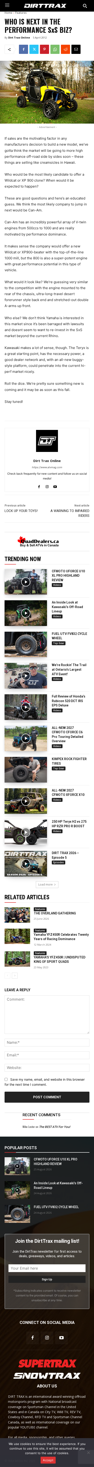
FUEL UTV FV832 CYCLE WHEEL (56, 1207)
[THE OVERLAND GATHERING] (17, 915)
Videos (57, 585)
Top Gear (58, 643)
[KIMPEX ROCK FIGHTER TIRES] (26, 770)
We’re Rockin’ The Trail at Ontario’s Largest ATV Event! (69, 669)
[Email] (76, 49)
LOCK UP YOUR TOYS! (21, 511)
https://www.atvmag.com (47, 467)
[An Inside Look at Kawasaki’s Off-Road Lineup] (26, 613)
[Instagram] (47, 485)
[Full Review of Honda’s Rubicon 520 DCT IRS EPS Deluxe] (26, 707)
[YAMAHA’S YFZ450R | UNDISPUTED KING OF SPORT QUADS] (17, 959)
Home (8, 13)
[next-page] (15, 976)
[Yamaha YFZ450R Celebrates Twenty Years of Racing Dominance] (17, 936)
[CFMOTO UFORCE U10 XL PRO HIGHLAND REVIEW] (26, 582)
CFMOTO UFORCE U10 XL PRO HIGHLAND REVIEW (68, 575)
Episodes (58, 862)
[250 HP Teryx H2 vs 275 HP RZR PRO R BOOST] (26, 832)
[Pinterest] (44, 49)
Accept (48, 1460)
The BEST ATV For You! (54, 1127)
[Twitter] (34, 49)
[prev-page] (7, 976)
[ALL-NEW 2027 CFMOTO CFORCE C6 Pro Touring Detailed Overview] (26, 738)
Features (21, 13)
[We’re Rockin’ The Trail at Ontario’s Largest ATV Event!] (26, 676)
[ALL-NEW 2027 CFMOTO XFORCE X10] (26, 801)
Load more (45, 884)
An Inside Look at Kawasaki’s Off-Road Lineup (67, 607)
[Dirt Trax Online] (47, 441)
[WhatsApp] (55, 49)
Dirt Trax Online (19, 37)
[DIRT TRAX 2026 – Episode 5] (26, 864)
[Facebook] (23, 49)
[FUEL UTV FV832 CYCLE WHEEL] (26, 644)
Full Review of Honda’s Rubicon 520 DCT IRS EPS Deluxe (68, 701)
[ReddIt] (65, 49)
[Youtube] (55, 485)
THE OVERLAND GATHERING (55, 913)
